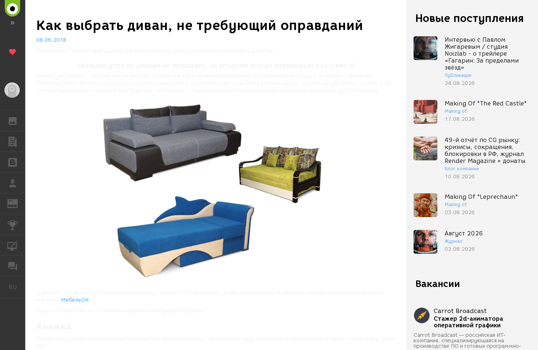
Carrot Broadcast (460, 311)
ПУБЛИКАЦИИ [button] (12, 141)
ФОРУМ (12, 266)
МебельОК (75, 300)
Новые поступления (469, 18)
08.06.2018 (51, 40)
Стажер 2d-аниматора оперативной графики (468, 322)
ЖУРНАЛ (17, 203)
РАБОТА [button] (12, 182)
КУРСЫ (12, 245)
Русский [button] (16, 287)
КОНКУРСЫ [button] (12, 224)
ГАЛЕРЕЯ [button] (12, 120)
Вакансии (437, 283)
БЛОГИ (12, 162)
